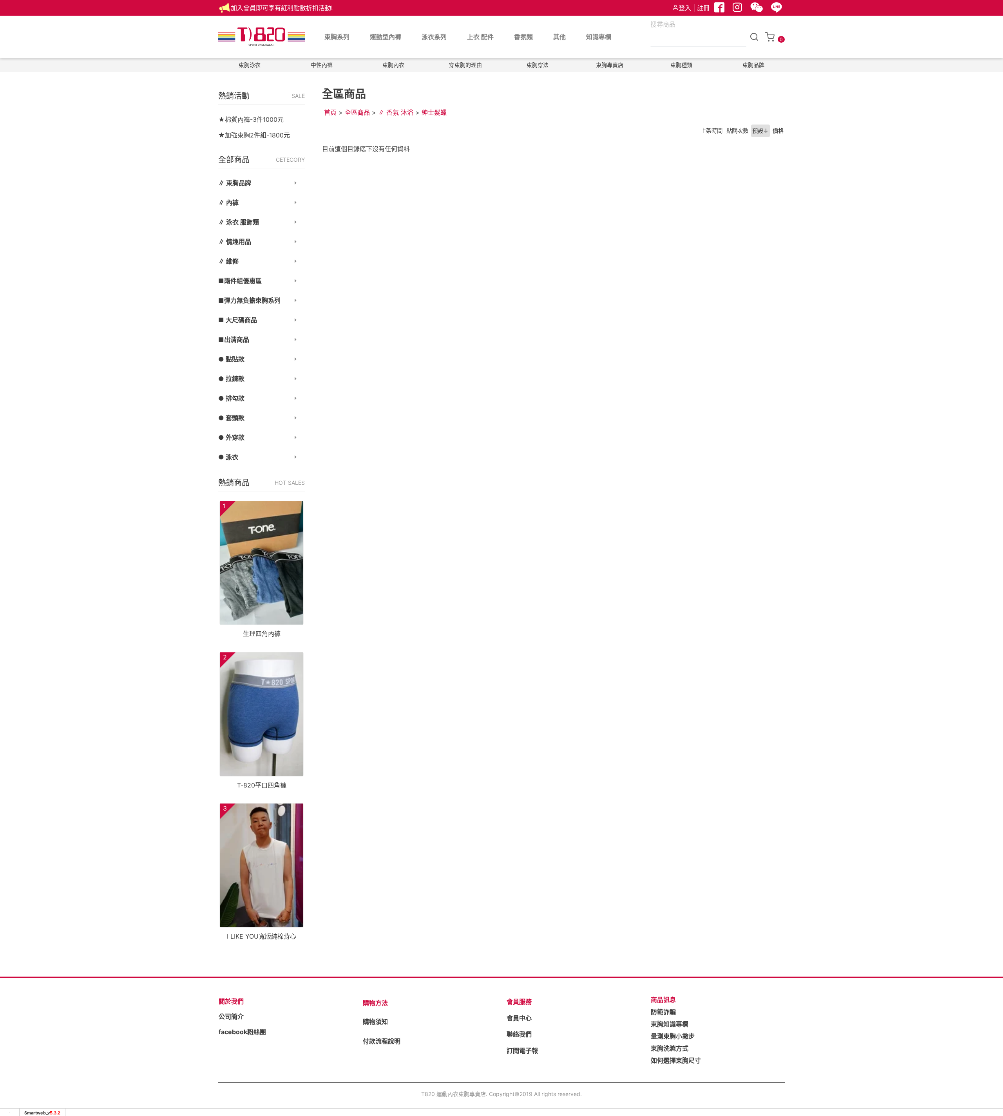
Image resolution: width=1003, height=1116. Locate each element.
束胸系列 (336, 37)
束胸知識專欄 (669, 1024)
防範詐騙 (663, 1012)
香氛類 (523, 37)
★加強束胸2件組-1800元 (254, 135)
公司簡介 (231, 1016)
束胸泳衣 (250, 64)
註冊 (703, 8)
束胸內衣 (393, 64)
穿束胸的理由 (465, 64)
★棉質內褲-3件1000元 (251, 119)
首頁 (330, 112)
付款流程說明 (381, 1041)
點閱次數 (737, 130)
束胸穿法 (538, 64)
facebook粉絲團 (242, 1032)
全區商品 (357, 112)
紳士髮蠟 (434, 112)
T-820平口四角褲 (261, 785)
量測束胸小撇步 (673, 1036)
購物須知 (375, 1022)
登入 (685, 8)
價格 (778, 130)
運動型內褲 (385, 37)
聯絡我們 (519, 1034)
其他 (559, 37)
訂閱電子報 (522, 1051)
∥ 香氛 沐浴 (395, 112)
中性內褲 (322, 64)
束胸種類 (681, 64)
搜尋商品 (662, 24)
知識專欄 (598, 37)
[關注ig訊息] (738, 9)
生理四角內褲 (262, 633)
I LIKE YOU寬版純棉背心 (261, 936)
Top (982, 154)
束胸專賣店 (609, 64)
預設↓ (760, 130)
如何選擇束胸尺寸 (676, 1060)
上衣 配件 (480, 37)
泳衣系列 (434, 37)
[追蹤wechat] (757, 9)
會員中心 (519, 1018)
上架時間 (711, 130)
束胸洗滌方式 (669, 1048)
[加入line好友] (777, 9)
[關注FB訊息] (720, 9)
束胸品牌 (753, 64)
